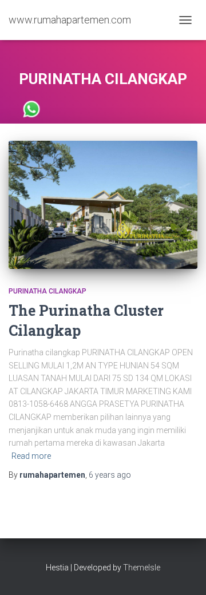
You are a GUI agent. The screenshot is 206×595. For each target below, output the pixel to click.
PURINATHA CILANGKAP (47, 291)
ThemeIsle (141, 567)
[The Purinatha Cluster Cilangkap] (103, 205)
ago (110, 474)
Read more (31, 456)
